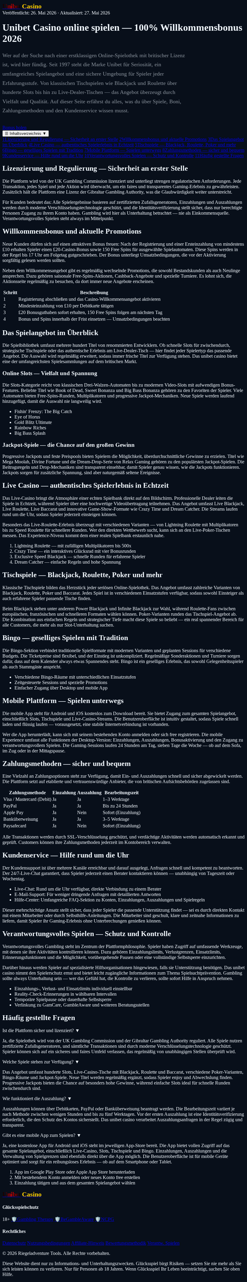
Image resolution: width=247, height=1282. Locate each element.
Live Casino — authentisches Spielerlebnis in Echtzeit (81, 144)
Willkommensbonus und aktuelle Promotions (163, 139)
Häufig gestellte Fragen (219, 155)
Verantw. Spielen (163, 1243)
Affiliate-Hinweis (87, 1243)
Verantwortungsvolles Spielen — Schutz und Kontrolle (139, 155)
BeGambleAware (74, 1219)
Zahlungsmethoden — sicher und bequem (203, 150)
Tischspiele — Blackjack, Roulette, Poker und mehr (185, 144)
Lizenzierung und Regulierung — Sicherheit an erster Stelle (60, 139)
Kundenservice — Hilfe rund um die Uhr (42, 155)
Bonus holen (14, 127)
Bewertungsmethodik (125, 1243)
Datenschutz (14, 1243)
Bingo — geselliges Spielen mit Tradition (42, 150)
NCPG (104, 1219)
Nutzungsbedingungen (48, 1243)
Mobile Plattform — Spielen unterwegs (122, 150)
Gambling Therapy (32, 1219)
